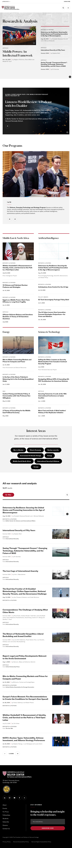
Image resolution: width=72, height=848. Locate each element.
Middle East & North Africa (22, 461)
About (4, 805)
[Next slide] (15, 219)
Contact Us (6, 828)
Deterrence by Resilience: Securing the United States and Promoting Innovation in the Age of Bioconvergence (54, 34)
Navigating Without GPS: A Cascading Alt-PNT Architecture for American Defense (53, 380)
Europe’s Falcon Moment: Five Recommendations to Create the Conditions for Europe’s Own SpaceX (25, 697)
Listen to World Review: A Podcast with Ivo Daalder (28, 103)
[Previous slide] (9, 219)
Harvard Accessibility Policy (21, 842)
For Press (6, 812)
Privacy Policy (7, 842)
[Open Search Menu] (63, 8)
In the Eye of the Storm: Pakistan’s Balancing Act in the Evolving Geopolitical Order (18, 379)
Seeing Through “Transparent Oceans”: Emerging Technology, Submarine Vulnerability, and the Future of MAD (54, 64)
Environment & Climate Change (30, 455)
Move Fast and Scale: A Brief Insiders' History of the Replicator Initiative (52, 412)
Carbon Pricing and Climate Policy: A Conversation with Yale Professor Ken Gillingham (16, 396)
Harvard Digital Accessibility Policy (41, 842)
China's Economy (35, 450)
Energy (49, 455)
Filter (9, 495)
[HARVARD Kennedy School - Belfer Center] (10, 8)
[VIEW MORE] (7, 126)
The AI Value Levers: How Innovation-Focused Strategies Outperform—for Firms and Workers (52, 314)
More (68, 8)
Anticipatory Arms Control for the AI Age (53, 287)
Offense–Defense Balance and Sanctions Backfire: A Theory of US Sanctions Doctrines (18, 317)
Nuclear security (53, 450)
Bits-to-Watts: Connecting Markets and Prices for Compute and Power (17, 361)
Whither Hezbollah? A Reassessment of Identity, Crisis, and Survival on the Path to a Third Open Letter (17, 268)
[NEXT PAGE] (17, 753)
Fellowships (6, 815)
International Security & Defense (48, 461)
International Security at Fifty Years (53, 50)
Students (5, 818)
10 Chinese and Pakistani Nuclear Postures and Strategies (15, 286)
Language (5, 1)
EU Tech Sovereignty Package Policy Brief (53, 300)
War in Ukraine (18, 450)
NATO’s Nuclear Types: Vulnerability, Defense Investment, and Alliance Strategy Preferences (24, 739)
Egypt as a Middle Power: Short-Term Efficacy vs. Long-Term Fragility (16, 301)
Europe (36, 467)
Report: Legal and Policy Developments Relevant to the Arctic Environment (24, 657)
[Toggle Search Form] (67, 495)
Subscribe (67, 1)
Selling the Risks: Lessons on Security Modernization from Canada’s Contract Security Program (52, 362)
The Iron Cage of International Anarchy (20, 571)
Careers (5, 825)
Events (5, 808)
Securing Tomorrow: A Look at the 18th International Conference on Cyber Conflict (52, 396)
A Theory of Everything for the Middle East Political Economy (16, 412)
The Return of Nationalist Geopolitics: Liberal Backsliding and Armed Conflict (23, 635)
